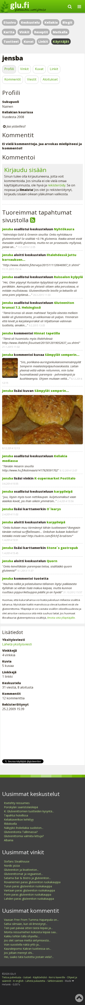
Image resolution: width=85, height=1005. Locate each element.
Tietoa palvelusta (11, 977)
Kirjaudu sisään (25, 170)
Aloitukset (50, 79)
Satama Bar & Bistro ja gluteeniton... (27, 878)
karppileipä (63, 491)
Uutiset (27, 977)
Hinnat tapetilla (47, 333)
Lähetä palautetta (35, 981)
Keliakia (51, 22)
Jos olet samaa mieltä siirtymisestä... (27, 940)
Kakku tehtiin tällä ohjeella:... (22, 936)
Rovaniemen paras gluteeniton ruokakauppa (32, 882)
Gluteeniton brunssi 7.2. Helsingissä (38, 305)
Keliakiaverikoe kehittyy (19, 819)
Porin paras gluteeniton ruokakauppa (27, 894)
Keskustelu (30, 22)
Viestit (31, 79)
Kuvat (29, 41)
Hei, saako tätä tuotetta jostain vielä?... (29, 957)
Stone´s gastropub (62, 548)
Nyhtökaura (64, 229)
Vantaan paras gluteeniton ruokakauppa (29, 890)
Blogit (67, 22)
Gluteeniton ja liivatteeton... (21, 870)
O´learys (54, 509)
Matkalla (60, 32)
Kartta (9, 32)
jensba (7, 229)
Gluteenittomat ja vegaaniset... (23, 874)
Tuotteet (11, 41)
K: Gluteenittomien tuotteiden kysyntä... (29, 811)
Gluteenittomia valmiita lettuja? (24, 836)
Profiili (9, 69)
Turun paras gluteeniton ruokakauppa (28, 886)
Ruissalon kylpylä (68, 277)
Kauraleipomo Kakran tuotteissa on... (27, 948)
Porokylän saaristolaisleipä (21, 807)
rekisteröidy (56, 185)
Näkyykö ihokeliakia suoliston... (23, 828)
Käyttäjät (61, 41)
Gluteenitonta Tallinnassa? (21, 832)
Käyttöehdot (40, 977)
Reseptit (41, 32)
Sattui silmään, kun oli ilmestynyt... (25, 924)
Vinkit (24, 32)
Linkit (43, 41)
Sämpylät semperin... (62, 355)
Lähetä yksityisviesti (17, 644)
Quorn (52, 561)
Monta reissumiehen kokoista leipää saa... (30, 932)
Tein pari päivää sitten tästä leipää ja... (28, 928)
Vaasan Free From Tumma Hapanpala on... (31, 920)
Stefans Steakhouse (16, 861)
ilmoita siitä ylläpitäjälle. (61, 617)
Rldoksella (10, 823)
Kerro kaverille (57, 977)
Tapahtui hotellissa (16, 815)
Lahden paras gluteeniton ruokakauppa (29, 898)
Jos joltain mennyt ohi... (19, 953)
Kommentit (12, 79)
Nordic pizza (12, 865)
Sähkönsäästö (55, 981)
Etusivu (10, 22)
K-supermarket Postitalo (55, 478)
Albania (8, 840)
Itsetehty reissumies (17, 803)
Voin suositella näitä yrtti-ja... (22, 944)
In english (18, 981)
